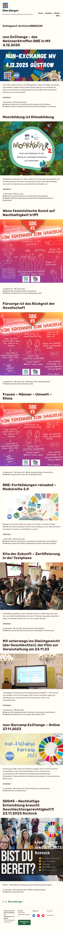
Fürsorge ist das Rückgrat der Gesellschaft (29, 306)
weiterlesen (8, 97)
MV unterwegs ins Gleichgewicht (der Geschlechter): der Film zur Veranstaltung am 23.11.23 (31, 645)
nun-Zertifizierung (24, 104)
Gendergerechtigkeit (20, 291)
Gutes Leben (24, 293)
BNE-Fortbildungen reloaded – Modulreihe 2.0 (29, 487)
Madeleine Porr (8, 289)
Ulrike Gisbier (8, 102)
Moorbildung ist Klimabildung (28, 117)
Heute (40, 13)
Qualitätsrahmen (49, 630)
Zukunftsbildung (45, 104)
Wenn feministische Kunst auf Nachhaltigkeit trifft (29, 213)
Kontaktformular (24, 922)
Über (58, 16)
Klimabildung (41, 198)
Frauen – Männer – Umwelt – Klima (27, 396)
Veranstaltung (35, 104)
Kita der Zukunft (28, 630)
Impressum (50, 911)
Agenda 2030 (15, 293)
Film (21, 714)
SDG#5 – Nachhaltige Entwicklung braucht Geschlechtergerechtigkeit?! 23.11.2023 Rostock (28, 807)
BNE (35, 106)
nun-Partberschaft (20, 790)
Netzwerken (14, 104)
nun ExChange (51, 106)
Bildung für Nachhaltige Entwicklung (22, 106)
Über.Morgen (10, 10)
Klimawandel (15, 196)
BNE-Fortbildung (51, 543)
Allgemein (7, 104)
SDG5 (40, 293)
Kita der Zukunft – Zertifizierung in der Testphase (31, 556)
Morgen (57, 13)
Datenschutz (50, 915)
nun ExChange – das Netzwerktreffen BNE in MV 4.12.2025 (27, 41)
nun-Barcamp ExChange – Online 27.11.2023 (31, 727)
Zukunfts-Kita (29, 628)
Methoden (22, 196)
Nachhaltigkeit (41, 106)
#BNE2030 (7, 106)
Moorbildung (49, 198)
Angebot (48, 13)
